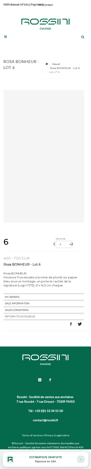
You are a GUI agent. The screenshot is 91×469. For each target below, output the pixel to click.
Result (56, 64)
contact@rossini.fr (45, 420)
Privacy (49, 435)
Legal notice (62, 435)
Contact (48, 4)
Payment (37, 4)
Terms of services (32, 435)
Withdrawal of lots (16, 4)
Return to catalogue (20, 316)
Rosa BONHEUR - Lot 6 (64, 68)
